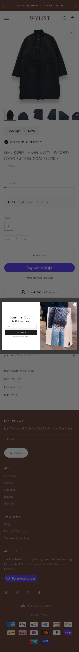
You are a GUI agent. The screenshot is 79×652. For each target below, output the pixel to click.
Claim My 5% (20, 332)
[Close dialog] (74, 304)
